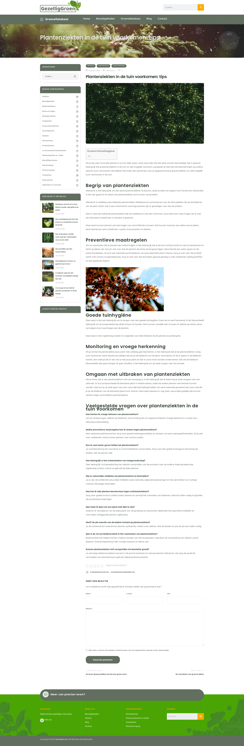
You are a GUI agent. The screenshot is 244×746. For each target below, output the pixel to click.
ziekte (125, 246)
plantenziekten (133, 191)
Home (42, 46)
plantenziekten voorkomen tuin (123, 573)
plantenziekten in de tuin (99, 573)
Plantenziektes (103, 65)
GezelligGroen (61, 739)
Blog (49, 46)
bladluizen (113, 230)
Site (168, 594)
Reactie (89, 609)
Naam (88, 594)
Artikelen (56, 46)
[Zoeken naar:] (60, 77)
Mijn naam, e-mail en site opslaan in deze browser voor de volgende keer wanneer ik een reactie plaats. (129, 651)
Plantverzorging (119, 65)
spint (104, 230)
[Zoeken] (201, 7)
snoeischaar (106, 218)
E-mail (129, 594)
